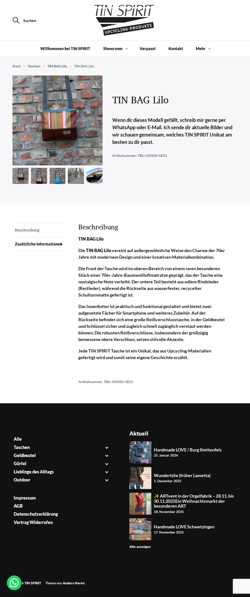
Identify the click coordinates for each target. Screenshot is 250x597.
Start (16, 66)
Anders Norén (74, 583)
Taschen (34, 66)
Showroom (113, 48)
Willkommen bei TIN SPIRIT (65, 48)
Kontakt (175, 48)
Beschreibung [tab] (27, 230)
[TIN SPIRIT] (125, 20)
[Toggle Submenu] (107, 447)
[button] (14, 583)
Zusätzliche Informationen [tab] (38, 244)
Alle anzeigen (140, 546)
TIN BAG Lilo (57, 66)
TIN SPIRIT (32, 583)
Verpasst (148, 48)
